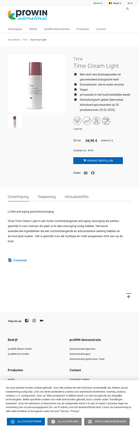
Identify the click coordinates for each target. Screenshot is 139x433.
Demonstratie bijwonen (82, 348)
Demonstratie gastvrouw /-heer (87, 359)
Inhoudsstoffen (77, 197)
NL (129, 3)
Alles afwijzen (64, 421)
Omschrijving (18, 197)
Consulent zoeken (79, 379)
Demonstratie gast (80, 354)
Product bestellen (100, 160)
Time (25, 40)
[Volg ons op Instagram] (35, 320)
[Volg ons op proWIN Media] (42, 320)
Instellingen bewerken (107, 421)
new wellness (14, 40)
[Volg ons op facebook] (27, 320)
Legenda (77, 128)
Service (96, 3)
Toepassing (47, 197)
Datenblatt (17, 260)
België (116, 3)
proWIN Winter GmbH (20, 348)
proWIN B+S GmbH (18, 354)
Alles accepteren (25, 421)
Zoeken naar (127, 8)
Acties (11, 379)
